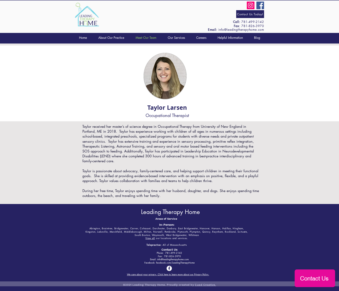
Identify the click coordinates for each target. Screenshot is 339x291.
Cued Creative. (205, 284)
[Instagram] (250, 5)
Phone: (161, 253)
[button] (176, 38)
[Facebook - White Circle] (169, 268)
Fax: (161, 256)
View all (150, 238)
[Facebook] (260, 5)
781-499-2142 (252, 22)
